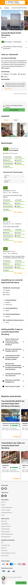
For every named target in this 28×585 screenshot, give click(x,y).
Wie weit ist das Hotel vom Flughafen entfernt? (13, 350)
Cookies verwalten (5, 510)
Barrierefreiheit (5, 555)
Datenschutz (4, 550)
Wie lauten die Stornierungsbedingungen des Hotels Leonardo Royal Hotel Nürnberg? (13, 366)
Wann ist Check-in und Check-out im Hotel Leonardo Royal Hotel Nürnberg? (12, 341)
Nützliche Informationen (7, 534)
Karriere (3, 504)
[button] (12, 20)
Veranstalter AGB (5, 545)
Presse (3, 515)
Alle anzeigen (5, 79)
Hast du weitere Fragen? (12, 386)
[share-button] (21, 12)
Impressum (4, 547)
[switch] (3, 583)
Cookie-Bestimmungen (6, 507)
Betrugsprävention (5, 536)
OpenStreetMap (23, 93)
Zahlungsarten (4, 523)
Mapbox (16, 93)
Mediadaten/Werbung (6, 512)
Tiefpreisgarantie (5, 529)
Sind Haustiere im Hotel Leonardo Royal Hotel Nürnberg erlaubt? (12, 357)
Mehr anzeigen (8, 88)
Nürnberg (6, 7)
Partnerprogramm (5, 531)
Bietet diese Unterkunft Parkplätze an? (12, 381)
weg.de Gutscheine (6, 526)
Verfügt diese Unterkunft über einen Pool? (13, 374)
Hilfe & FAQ (4, 521)
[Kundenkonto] (26, 2)
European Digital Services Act (8, 553)
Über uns (3, 502)
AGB (2, 542)
